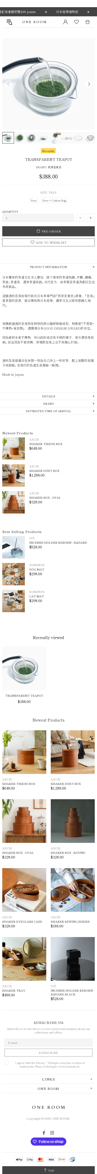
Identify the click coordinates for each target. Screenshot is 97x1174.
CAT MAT (36, 596)
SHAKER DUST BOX (44, 471)
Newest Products (48, 719)
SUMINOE (37, 565)
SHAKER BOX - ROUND (68, 852)
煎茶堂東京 (54, 167)
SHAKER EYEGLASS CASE (22, 921)
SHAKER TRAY (13, 990)
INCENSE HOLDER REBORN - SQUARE (58, 542)
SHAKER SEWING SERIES (70, 921)
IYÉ (32, 538)
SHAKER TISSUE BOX (45, 444)
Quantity (10, 211)
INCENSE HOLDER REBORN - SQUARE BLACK (73, 992)
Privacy (40, 1063)
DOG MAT (36, 569)
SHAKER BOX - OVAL (45, 497)
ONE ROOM (34, 22)
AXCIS (34, 439)
